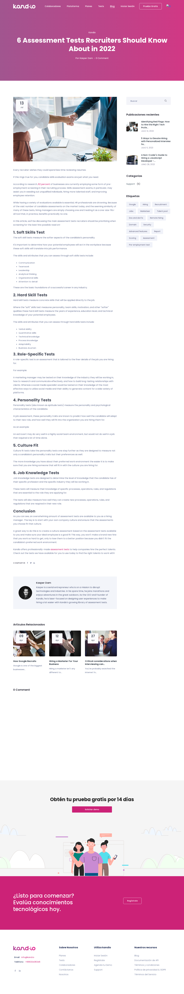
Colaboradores (53, 6)
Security (147, 224)
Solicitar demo (92, 809)
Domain (132, 224)
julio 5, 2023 (147, 147)
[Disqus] (65, 729)
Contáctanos (66, 969)
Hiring (145, 204)
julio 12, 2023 (147, 131)
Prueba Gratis (150, 6)
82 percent (44, 184)
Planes (88, 6)
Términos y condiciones (146, 965)
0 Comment (102, 58)
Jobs (131, 211)
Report (157, 231)
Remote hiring (156, 218)
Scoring (132, 238)
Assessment (149, 238)
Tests (101, 6)
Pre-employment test (139, 244)
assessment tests (60, 549)
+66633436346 (32, 961)
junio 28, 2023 (148, 164)
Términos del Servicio (145, 974)
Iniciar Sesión (128, 6)
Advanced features (138, 231)
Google (132, 204)
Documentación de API (146, 960)
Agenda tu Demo (103, 965)
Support (98, 969)
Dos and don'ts (136, 218)
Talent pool (162, 211)
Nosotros (63, 974)
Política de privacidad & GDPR (150, 969)
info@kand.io (27, 957)
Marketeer (145, 211)
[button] (168, 6)
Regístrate (132, 900)
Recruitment (161, 204)
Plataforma (73, 6)
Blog (112, 6)
